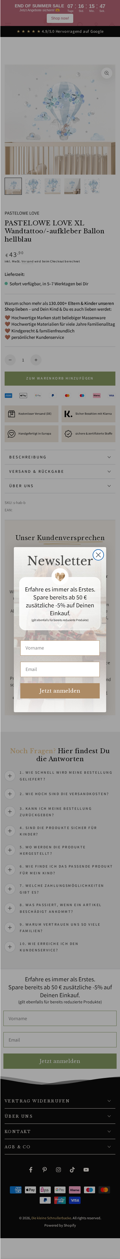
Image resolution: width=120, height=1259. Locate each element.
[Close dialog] (98, 555)
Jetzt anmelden (60, 691)
